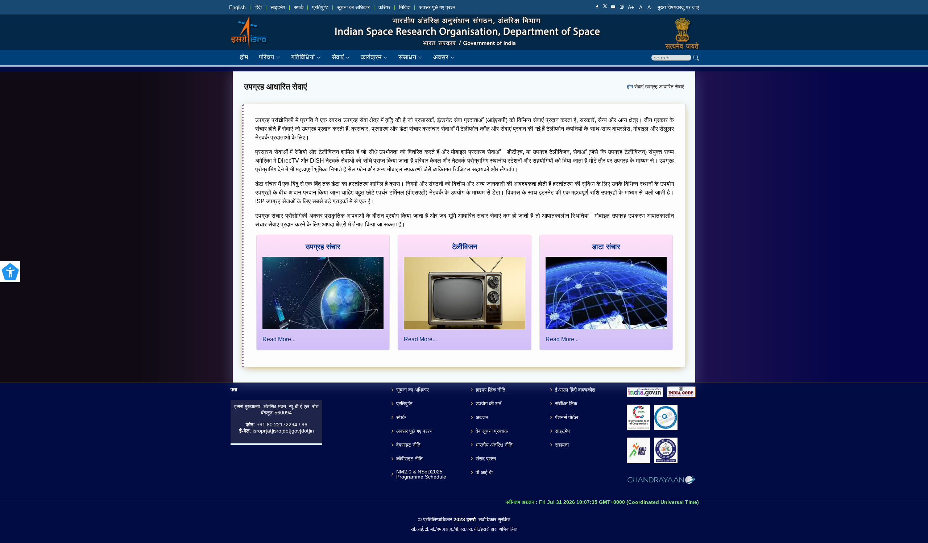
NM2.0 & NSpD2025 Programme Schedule (421, 474)
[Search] (696, 57)
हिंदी (258, 7)
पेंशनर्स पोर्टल (566, 417)
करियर (384, 7)
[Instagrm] (621, 7)
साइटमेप (277, 7)
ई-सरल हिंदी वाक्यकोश (575, 389)
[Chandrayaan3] (661, 481)
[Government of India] (679, 25)
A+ (631, 7)
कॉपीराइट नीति (409, 458)
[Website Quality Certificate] (666, 417)
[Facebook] (597, 7)
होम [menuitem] (244, 57)
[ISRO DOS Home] (248, 25)
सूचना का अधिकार (353, 7)
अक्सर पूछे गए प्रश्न (437, 7)
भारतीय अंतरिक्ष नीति (494, 444)
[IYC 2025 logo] (638, 417)
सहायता (562, 444)
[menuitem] (264, 57)
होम (630, 86)
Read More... (278, 339)
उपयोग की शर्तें (488, 403)
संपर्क (298, 7)
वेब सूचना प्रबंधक (492, 431)
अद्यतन (482, 417)
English (237, 7)
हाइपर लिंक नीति (490, 389)
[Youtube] (613, 7)
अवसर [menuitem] (440, 57)
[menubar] (342, 57)
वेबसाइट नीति (408, 444)
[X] (605, 6)
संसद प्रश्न (486, 458)
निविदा (404, 7)
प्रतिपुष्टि (320, 7)
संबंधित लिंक (566, 403)
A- (650, 7)
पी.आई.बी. (485, 472)
